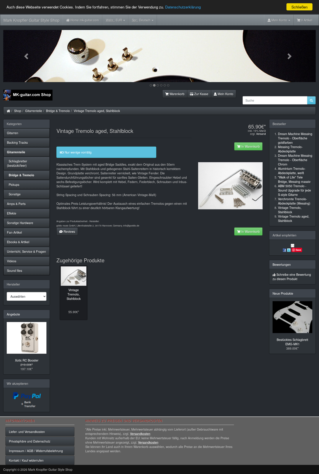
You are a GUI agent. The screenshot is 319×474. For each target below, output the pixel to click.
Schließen (299, 7)
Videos (11, 261)
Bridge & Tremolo (58, 111)
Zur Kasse (200, 94)
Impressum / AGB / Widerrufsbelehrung (36, 451)
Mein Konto (225, 94)
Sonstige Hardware (20, 223)
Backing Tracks (17, 142)
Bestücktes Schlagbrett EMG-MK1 (292, 341)
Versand (261, 133)
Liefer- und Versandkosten (27, 431)
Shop (17, 111)
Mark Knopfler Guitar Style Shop (31, 20)
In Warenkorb (250, 146)
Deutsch (141, 20)
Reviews (69, 231)
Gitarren (12, 133)
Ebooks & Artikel (18, 242)
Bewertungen (282, 264)
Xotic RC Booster (26, 360)
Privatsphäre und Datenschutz (29, 441)
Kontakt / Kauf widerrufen (26, 460)
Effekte (11, 213)
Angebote (13, 314)
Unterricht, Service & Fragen (26, 251)
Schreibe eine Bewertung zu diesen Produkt (292, 276)
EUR (114, 20)
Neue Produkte (283, 293)
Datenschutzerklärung (183, 7)
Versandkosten (140, 433)
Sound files (14, 270)
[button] (26, 56)
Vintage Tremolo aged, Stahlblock (97, 111)
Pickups (13, 184)
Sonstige (14, 194)
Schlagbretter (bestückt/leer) (17, 163)
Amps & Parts (16, 203)
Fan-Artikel (14, 232)
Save (298, 249)
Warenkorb (176, 94)
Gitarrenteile (33, 111)
